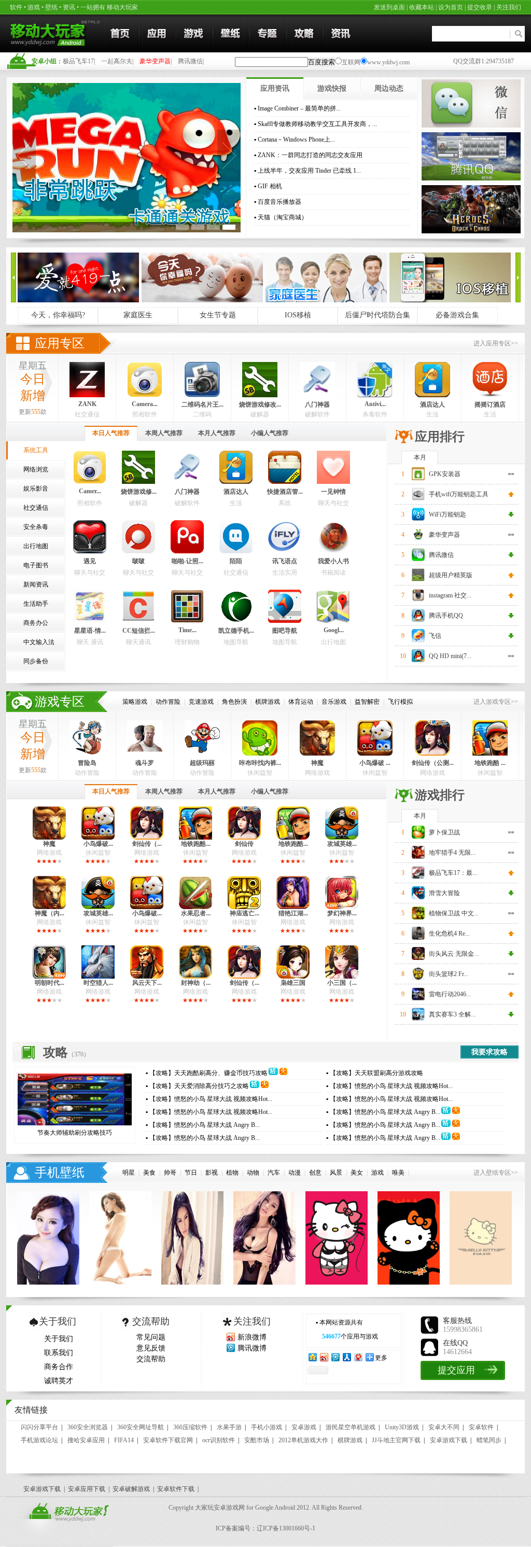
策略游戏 (134, 701)
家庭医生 (137, 315)
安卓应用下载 (86, 1489)
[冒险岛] (87, 753)
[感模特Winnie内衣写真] (120, 1282)
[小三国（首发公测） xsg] (341, 976)
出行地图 (35, 546)
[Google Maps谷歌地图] (333, 620)
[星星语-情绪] (89, 620)
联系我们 (58, 1353)
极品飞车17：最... (453, 872)
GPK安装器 (444, 474)
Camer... (90, 491)
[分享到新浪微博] (323, 1356)
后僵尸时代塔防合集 (377, 315)
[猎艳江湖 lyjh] (293, 907)
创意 (315, 1172)
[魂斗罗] (144, 753)
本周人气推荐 (164, 433)
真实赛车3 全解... (452, 1014)
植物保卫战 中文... (454, 913)
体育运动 (300, 701)
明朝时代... (49, 982)
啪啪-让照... (187, 561)
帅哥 (170, 1172)
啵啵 (138, 561)
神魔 (317, 762)
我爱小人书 (333, 561)
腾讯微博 (252, 1348)
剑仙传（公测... (433, 762)
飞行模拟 (400, 701)
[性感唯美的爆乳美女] (48, 1282)
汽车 (274, 1172)
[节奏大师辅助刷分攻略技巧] (75, 1123)
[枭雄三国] (293, 976)
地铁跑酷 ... (490, 762)
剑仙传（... (147, 843)
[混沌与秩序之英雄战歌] (471, 231)
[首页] (121, 33)
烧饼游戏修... (139, 491)
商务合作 (58, 1367)
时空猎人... (98, 982)
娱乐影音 (35, 488)
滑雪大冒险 (444, 893)
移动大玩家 (122, 7)
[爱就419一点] (78, 300)
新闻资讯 (35, 584)
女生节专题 (218, 315)
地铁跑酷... (196, 843)
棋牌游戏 (267, 701)
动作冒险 (168, 701)
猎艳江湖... (293, 913)
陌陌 (236, 561)
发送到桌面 (389, 7)
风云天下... (147, 982)
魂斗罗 (144, 762)
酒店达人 (432, 404)
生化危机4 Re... (449, 933)
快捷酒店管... (285, 491)
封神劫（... (196, 982)
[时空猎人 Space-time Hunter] (98, 976)
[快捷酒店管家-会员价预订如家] (284, 481)
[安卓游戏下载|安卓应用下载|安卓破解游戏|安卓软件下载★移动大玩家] (56, 50)
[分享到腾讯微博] (335, 1356)
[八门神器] (317, 395)
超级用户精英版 (450, 575)
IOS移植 (298, 315)
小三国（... (342, 982)
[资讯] (342, 33)
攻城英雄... (342, 843)
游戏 (33, 7)
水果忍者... (196, 913)
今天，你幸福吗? (58, 315)
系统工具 (35, 450)
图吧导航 (284, 630)
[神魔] (317, 753)
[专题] (268, 33)
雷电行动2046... (450, 994)
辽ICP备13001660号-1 (286, 1528)
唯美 (398, 1172)
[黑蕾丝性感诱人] (192, 1282)
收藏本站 (421, 7)
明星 (128, 1172)
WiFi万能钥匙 (447, 514)
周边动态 (388, 88)
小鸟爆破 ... (374, 762)
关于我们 (58, 1339)
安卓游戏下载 (42, 1489)
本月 (420, 457)
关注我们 (508, 7)
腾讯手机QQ (446, 615)
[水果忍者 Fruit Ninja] (195, 907)
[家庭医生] (326, 300)
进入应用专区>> (495, 343)
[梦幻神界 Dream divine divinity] (341, 907)
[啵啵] (138, 551)
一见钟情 (333, 491)
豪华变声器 (444, 534)
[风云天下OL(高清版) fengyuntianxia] (146, 976)
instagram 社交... (450, 595)
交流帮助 (150, 1359)
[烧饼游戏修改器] (259, 395)
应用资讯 (274, 88)
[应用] (158, 33)
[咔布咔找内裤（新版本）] (259, 753)
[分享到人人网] (346, 1356)
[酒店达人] (432, 395)
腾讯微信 (441, 555)
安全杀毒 (35, 527)
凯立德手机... (236, 630)
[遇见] (89, 551)
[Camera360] (144, 395)
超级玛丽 (202, 762)
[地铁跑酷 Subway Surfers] (490, 753)
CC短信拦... (138, 630)
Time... (187, 630)
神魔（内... (49, 913)
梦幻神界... (342, 913)
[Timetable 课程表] (187, 620)
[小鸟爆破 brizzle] (375, 753)
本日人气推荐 (111, 433)
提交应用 (456, 1370)
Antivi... (375, 404)
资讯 (69, 7)
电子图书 (35, 565)
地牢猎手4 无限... (452, 852)
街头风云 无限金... (454, 953)
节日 (191, 1172)
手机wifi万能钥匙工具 (458, 494)
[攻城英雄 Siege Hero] (341, 837)
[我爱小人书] (333, 551)
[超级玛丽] (202, 753)
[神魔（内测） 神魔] (49, 907)
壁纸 (51, 7)
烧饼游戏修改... (260, 404)
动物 (253, 1172)
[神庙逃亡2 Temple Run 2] (244, 907)
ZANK (87, 404)
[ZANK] (87, 395)
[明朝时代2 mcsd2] (49, 976)
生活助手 (35, 603)
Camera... (145, 404)
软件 (16, 7)
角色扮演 (234, 701)
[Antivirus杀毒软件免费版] (375, 395)
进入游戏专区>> (495, 701)
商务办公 (35, 622)
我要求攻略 (489, 1052)
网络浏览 (35, 469)
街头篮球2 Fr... (448, 974)
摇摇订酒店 (490, 404)
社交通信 (35, 507)
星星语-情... (90, 630)
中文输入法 (38, 642)
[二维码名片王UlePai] (202, 395)
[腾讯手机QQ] (471, 178)
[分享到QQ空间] (312, 1356)
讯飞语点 (284, 561)
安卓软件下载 (175, 1489)
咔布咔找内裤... (260, 762)
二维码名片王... (202, 404)
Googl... (334, 630)
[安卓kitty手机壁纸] (336, 1282)
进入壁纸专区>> (495, 1172)
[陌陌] (236, 551)
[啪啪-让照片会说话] (187, 551)
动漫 (294, 1172)
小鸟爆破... (98, 843)
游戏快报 (331, 88)
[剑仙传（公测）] (432, 753)
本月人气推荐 (216, 433)
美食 (149, 1172)
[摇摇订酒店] (490, 395)
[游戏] (194, 33)
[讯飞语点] (284, 551)
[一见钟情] (333, 481)
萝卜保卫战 (444, 832)
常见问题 (150, 1337)
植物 (232, 1172)
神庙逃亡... (244, 913)
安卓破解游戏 (131, 1489)
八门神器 (317, 404)
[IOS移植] (450, 300)
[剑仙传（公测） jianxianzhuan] (244, 976)
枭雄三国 (293, 982)
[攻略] (305, 33)
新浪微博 (252, 1337)
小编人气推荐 (269, 433)
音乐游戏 (334, 701)
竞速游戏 (201, 701)
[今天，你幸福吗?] (202, 300)
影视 (211, 1172)
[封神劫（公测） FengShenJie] (195, 976)
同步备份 (35, 661)
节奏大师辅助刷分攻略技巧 (74, 1132)
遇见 (89, 561)
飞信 (435, 635)
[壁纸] (231, 33)
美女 (357, 1172)
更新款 (33, 411)
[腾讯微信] (471, 125)
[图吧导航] (284, 620)
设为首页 (450, 7)
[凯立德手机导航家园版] (236, 620)
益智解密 (367, 701)
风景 (336, 1172)
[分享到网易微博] (358, 1356)
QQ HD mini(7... (450, 656)
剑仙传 (244, 843)
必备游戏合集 (457, 315)
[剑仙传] (244, 837)
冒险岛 (87, 762)
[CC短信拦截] (138, 620)
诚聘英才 (58, 1381)
